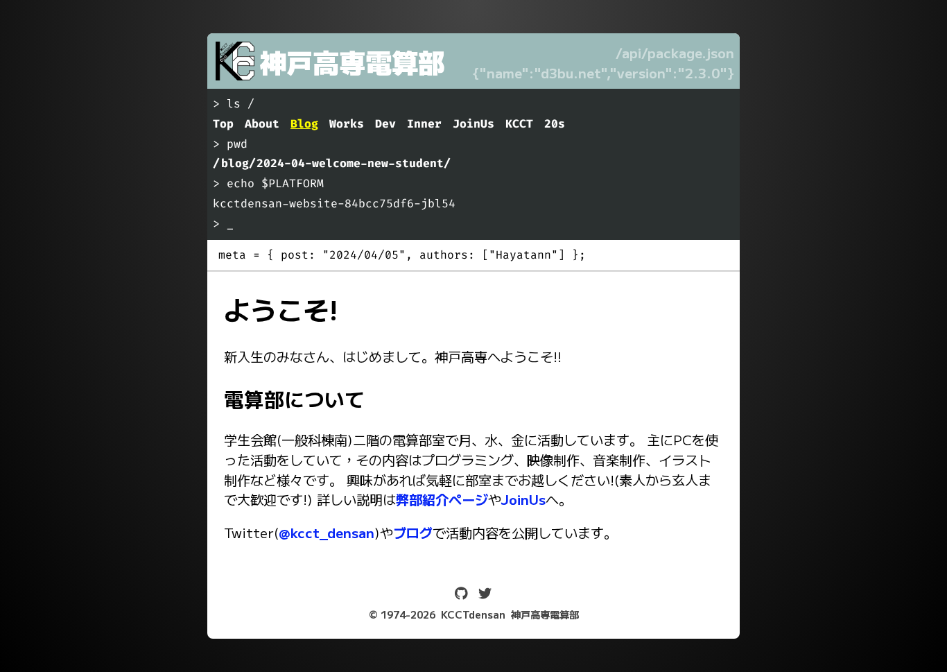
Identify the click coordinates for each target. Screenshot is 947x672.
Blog (304, 124)
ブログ (413, 532)
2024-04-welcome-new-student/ (354, 164)
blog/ (238, 164)
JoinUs (473, 124)
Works (346, 124)
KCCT (519, 124)
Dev (385, 124)
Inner (424, 124)
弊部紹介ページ (442, 499)
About (262, 124)
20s (554, 124)
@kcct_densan (326, 532)
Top (223, 124)
